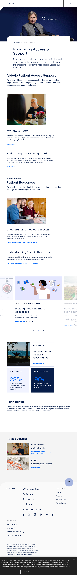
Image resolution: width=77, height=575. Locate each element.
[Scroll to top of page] (69, 482)
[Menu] (70, 3)
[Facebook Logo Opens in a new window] (23, 514)
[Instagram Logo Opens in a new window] (35, 514)
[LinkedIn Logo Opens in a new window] (41, 514)
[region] (38, 566)
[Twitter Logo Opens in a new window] (29, 515)
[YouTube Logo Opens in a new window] (47, 514)
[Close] (74, 560)
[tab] (38, 330)
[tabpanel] (38, 301)
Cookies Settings (26, 572)
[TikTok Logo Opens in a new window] (53, 514)
